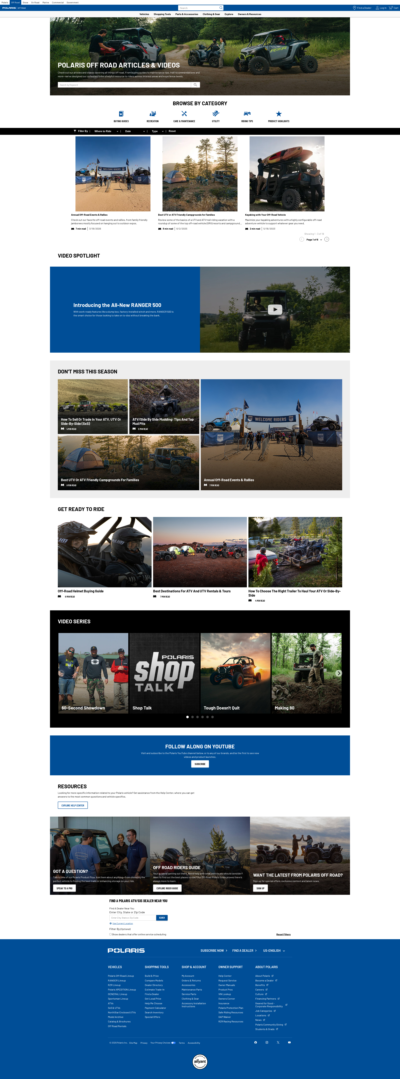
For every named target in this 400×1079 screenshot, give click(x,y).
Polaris (5, 2)
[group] (93, 673)
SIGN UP (260, 888)
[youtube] (289, 1042)
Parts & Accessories (186, 14)
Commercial (58, 2)
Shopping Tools (162, 14)
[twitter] (278, 1042)
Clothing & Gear (211, 14)
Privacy (143, 1042)
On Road (35, 2)
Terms (182, 1042)
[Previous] (61, 673)
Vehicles (144, 14)
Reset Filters (283, 934)
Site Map (133, 1042)
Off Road (15, 2)
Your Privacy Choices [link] (160, 1042)
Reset (172, 131)
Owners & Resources (249, 14)
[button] (187, 717)
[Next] (338, 673)
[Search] (220, 7)
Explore (229, 14)
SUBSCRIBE (200, 764)
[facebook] (255, 1042)
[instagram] (267, 1042)
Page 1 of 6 (313, 239)
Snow (25, 2)
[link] (302, 240)
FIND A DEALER (242, 950)
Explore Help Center (73, 805)
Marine (45, 2)
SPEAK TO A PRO (64, 888)
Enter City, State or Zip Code (127, 912)
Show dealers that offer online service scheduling (138, 934)
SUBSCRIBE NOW (212, 950)
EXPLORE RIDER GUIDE (167, 888)
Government (73, 2)
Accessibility (194, 1042)
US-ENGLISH (272, 950)
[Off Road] (14, 8)
